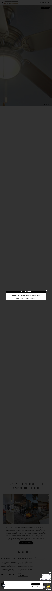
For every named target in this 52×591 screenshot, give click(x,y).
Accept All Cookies (35, 584)
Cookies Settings (35, 586)
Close (46, 290)
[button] (4, 585)
